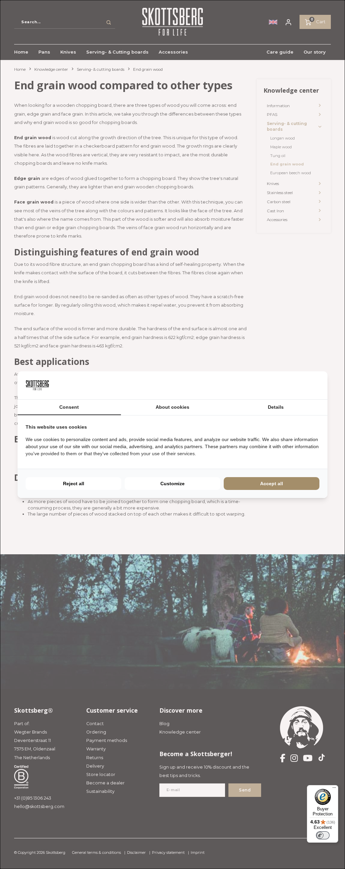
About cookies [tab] (172, 407)
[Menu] (334, 789)
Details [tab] (276, 407)
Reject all (73, 483)
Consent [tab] (69, 407)
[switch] (323, 835)
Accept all (271, 483)
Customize (172, 483)
